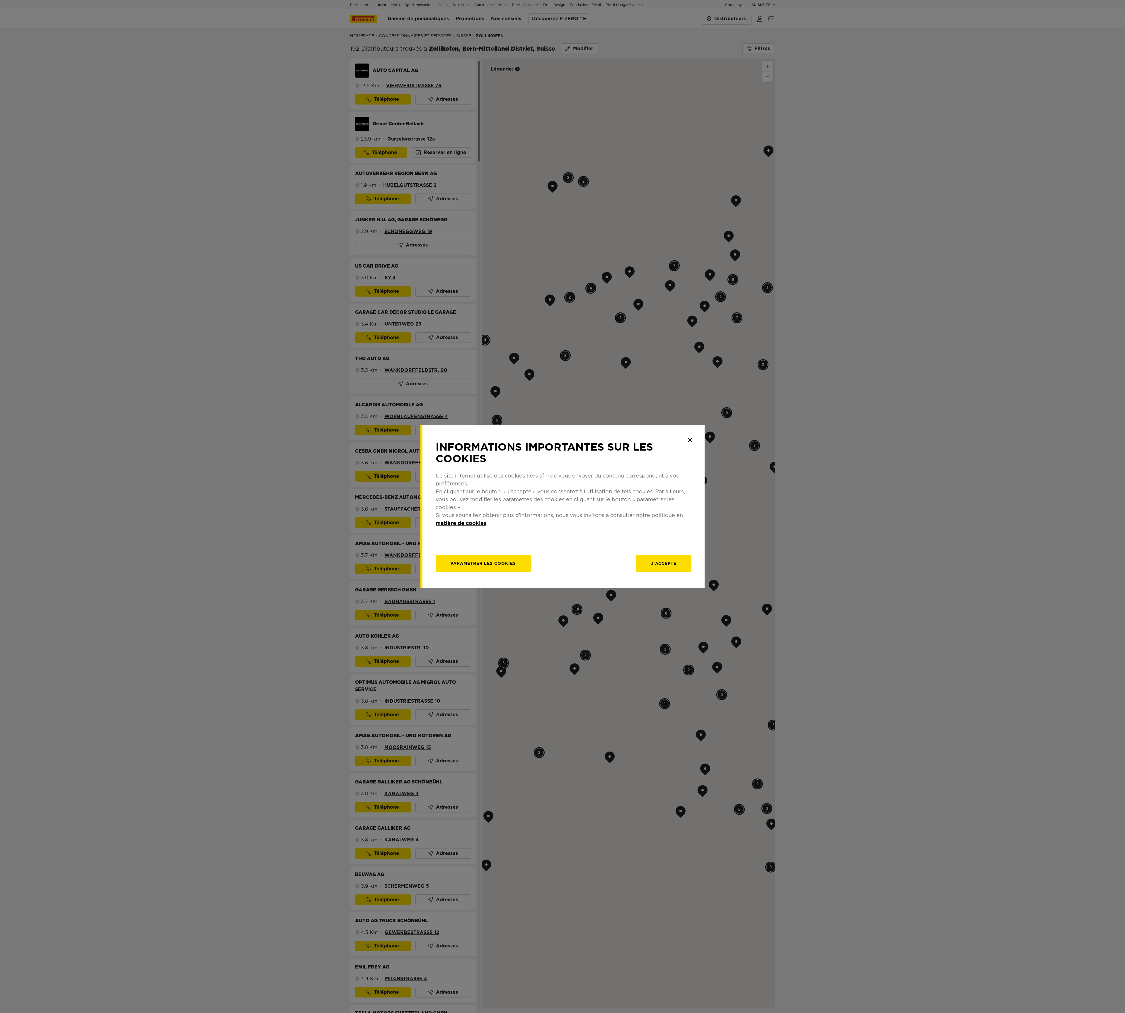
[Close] (690, 440)
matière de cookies (461, 523)
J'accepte (663, 563)
